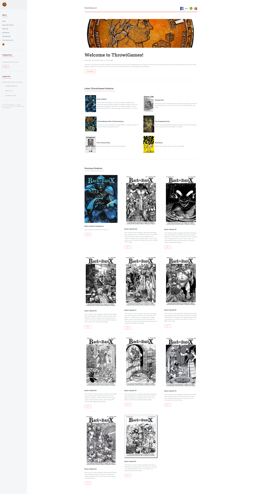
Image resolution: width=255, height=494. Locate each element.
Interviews (5, 32)
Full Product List (8, 40)
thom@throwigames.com (11, 86)
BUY (88, 234)
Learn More (90, 71)
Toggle (30, 4)
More (5, 66)
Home (4, 21)
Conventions (6, 36)
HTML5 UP (8, 107)
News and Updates (8, 25)
